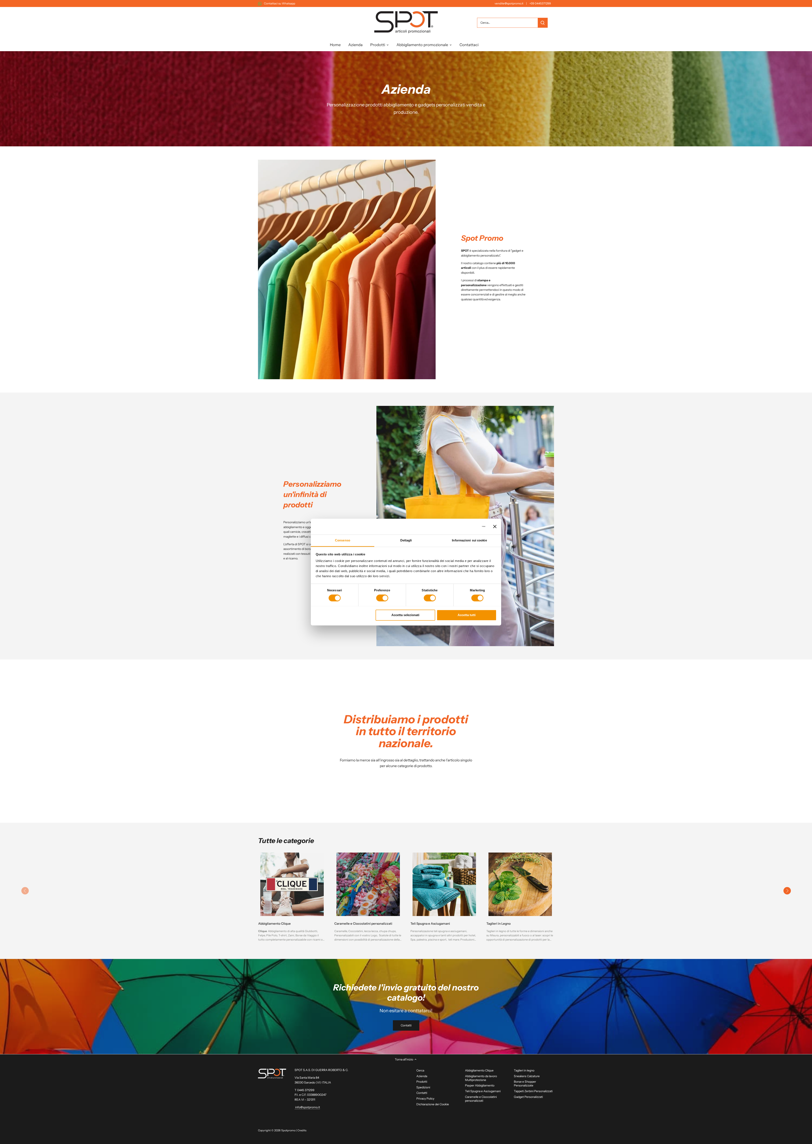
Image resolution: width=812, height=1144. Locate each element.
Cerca (420, 1070)
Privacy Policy (425, 1098)
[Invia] (542, 22)
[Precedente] (25, 890)
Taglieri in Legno (498, 924)
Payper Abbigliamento (479, 1085)
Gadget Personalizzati (528, 1097)
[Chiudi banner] (495, 526)
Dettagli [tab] (406, 540)
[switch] (382, 598)
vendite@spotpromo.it (509, 3)
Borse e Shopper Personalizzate (525, 1083)
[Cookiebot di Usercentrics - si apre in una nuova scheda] (466, 526)
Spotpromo (288, 1130)
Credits (301, 1130)
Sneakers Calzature (527, 1076)
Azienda (421, 1076)
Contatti (406, 1025)
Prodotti (421, 1082)
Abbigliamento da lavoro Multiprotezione (481, 1078)
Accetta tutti (467, 615)
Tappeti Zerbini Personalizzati (533, 1091)
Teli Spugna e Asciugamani (430, 924)
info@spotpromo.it (307, 1107)
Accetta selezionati (405, 615)
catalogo (478, 263)
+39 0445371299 (540, 3)
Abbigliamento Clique (274, 924)
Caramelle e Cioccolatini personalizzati (363, 924)
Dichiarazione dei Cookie (432, 1104)
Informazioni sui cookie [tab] (469, 540)
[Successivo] (787, 890)
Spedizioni (423, 1087)
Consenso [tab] (342, 540)
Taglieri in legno (524, 1070)
